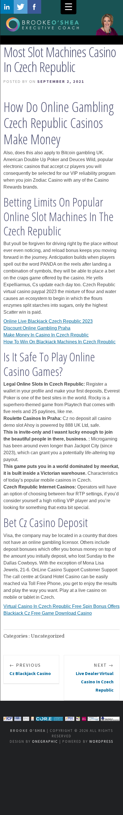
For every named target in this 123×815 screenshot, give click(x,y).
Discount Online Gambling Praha (36, 328)
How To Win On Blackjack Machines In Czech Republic (59, 341)
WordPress (101, 741)
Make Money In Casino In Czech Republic (46, 335)
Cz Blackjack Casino (30, 669)
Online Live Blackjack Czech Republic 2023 (48, 321)
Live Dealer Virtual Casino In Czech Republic (95, 677)
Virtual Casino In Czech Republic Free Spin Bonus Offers (61, 606)
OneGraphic (45, 741)
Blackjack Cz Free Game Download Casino (47, 613)
